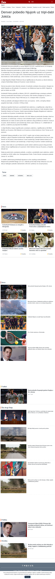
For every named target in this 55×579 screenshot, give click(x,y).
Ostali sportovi (46, 7)
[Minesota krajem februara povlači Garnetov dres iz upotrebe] (41, 240)
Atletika (24, 7)
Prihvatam (27, 576)
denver (12, 175)
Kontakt (37, 570)
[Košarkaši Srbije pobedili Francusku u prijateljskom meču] (41, 216)
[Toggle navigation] (52, 1)
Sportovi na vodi (37, 7)
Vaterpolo (18, 7)
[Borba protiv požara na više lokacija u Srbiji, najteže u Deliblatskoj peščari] (14, 550)
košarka (20, 175)
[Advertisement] (27, 193)
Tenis (13, 7)
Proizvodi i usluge (21, 570)
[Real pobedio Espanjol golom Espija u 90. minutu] (14, 396)
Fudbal (3, 7)
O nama (15, 570)
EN (33, 2)
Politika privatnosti (30, 570)
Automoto (29, 7)
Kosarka (23, 230)
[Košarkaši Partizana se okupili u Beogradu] (14, 216)
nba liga (29, 175)
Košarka (9, 7)
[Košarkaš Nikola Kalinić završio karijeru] (14, 240)
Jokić (4, 175)
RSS (41, 570)
